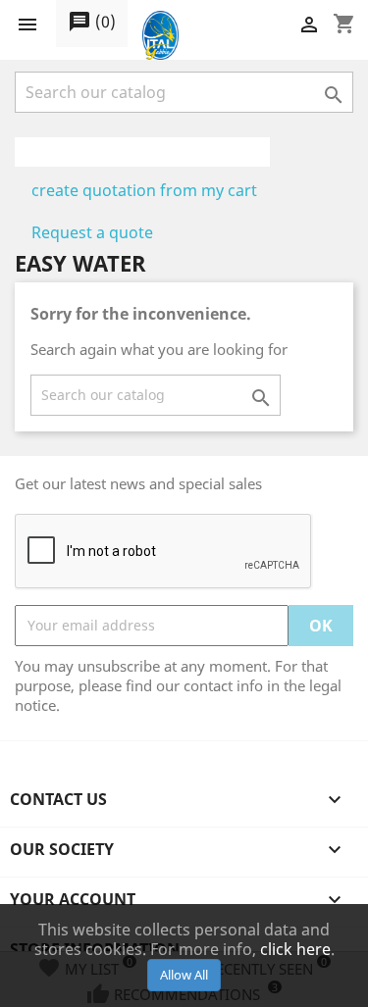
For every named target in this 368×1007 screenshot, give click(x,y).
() (92, 21)
